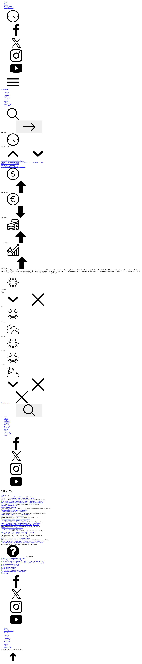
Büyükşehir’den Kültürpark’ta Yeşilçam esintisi (13, 167)
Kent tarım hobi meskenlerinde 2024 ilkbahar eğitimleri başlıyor (17, 498)
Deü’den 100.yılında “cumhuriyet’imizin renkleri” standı (15, 538)
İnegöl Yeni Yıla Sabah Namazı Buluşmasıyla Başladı (14, 516)
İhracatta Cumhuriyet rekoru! (8, 507)
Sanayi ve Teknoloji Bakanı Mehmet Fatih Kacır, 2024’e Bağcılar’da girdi (20, 525)
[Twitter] (16, 48)
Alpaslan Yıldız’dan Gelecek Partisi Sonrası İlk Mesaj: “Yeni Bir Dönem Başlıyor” (22, 162)
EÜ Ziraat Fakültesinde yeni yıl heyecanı (11, 529)
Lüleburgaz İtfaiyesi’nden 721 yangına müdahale (13, 511)
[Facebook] (16, 36)
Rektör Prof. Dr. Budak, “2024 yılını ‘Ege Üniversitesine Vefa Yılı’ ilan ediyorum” (22, 542)
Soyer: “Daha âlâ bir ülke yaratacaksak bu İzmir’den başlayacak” (17, 534)
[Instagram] (16, 61)
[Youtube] (16, 74)
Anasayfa (3, 495)
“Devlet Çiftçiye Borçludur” (8, 165)
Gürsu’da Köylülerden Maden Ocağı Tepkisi (12, 161)
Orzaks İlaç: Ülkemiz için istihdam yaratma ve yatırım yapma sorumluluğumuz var (22, 502)
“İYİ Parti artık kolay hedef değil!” (10, 164)
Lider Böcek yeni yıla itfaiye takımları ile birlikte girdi (15, 520)
